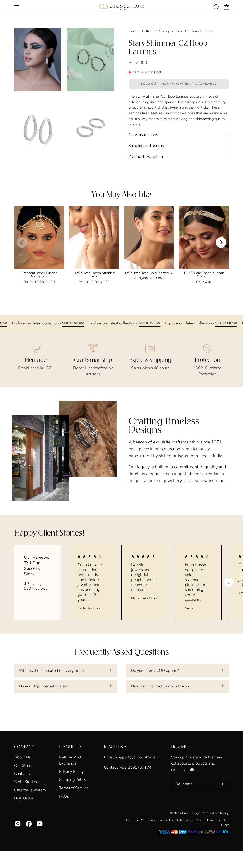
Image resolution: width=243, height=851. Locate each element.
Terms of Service (74, 788)
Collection (149, 31)
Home (133, 31)
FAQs (64, 796)
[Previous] (22, 242)
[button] (216, 7)
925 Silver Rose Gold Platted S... (149, 272)
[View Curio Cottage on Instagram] (17, 823)
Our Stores (23, 765)
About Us (22, 757)
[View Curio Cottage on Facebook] (28, 823)
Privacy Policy (71, 771)
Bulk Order (23, 798)
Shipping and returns (146, 146)
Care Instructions (143, 135)
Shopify (223, 813)
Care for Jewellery (30, 790)
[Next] (221, 242)
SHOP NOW (13, 323)
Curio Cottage (191, 813)
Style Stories (25, 782)
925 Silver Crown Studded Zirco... (94, 274)
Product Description (146, 157)
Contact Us (23, 773)
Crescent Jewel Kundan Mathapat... (39, 274)
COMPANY (24, 747)
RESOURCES (70, 747)
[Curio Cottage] (121, 7)
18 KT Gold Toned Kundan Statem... (203, 274)
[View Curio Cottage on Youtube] (39, 823)
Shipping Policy (72, 779)
